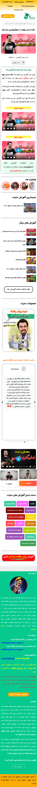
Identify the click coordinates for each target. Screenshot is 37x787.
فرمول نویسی (30, 510)
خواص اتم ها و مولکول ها (15, 537)
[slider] (15, 128)
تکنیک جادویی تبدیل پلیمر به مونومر (15, 251)
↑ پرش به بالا (18, 766)
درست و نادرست (18, 10)
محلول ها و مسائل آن (14, 530)
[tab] (28, 478)
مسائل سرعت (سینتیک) (14, 510)
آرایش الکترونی (29, 530)
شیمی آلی (10, 523)
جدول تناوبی (30, 523)
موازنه (32, 504)
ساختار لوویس (22, 504)
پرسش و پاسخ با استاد (28, 6)
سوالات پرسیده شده (28, 543)
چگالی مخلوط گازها (21, 260)
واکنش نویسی (10, 504)
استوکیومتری (30, 537)
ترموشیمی (20, 523)
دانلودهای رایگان (19, 2)
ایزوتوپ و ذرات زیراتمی (16, 517)
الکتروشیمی (30, 517)
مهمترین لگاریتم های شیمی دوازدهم (15, 277)
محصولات (10, 6)
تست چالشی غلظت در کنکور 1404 (13, 206)
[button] (28, 441)
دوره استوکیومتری (7, 2)
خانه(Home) (29, 2)
